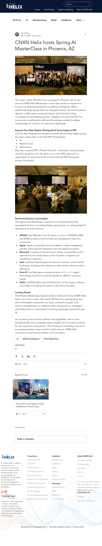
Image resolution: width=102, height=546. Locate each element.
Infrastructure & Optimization (38, 479)
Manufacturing (39, 20)
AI (27, 20)
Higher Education (59, 479)
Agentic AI (31, 463)
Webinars (56, 495)
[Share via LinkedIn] (28, 356)
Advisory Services (34, 460)
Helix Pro (80, 472)
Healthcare (66, 20)
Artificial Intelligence (31, 339)
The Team (81, 468)
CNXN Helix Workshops (36, 483)
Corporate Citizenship (85, 500)
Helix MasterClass (51, 339)
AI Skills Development (35, 471)
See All (84, 374)
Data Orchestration (34, 475)
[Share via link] (34, 356)
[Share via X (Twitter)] (22, 356)
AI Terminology (58, 499)
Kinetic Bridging (33, 491)
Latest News (20, 345)
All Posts (17, 20)
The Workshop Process (36, 487)
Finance (55, 475)
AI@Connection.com (85, 490)
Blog (54, 491)
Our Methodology (84, 460)
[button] (49, 9)
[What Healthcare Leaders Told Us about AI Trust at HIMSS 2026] (31, 389)
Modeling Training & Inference (38, 499)
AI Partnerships (33, 467)
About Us (81, 497)
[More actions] (85, 34)
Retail (53, 20)
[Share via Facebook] (16, 356)
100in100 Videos (58, 487)
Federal (55, 471)
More (78, 20)
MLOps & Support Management (38, 495)
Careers (80, 476)
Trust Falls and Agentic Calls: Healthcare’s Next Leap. (30, 405)
